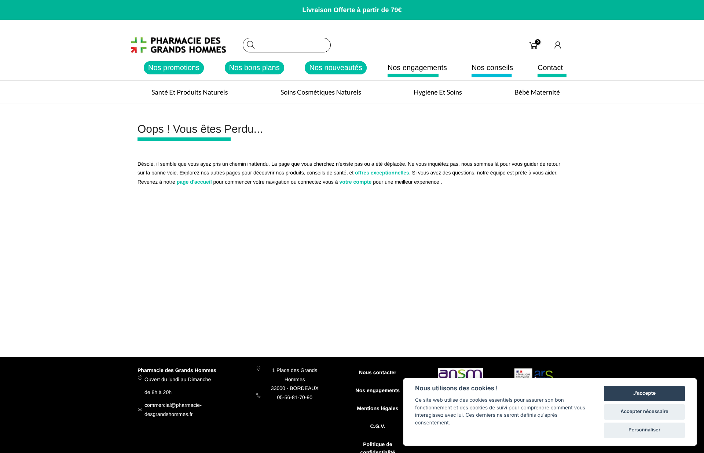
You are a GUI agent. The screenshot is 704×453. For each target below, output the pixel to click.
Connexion (558, 45)
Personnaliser (644, 430)
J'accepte (644, 393)
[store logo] (186, 45)
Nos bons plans (254, 68)
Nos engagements (417, 68)
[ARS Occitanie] (534, 378)
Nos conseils (492, 68)
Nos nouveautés (335, 68)
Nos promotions (173, 68)
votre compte (355, 182)
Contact (550, 68)
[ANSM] (460, 375)
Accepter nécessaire (644, 412)
